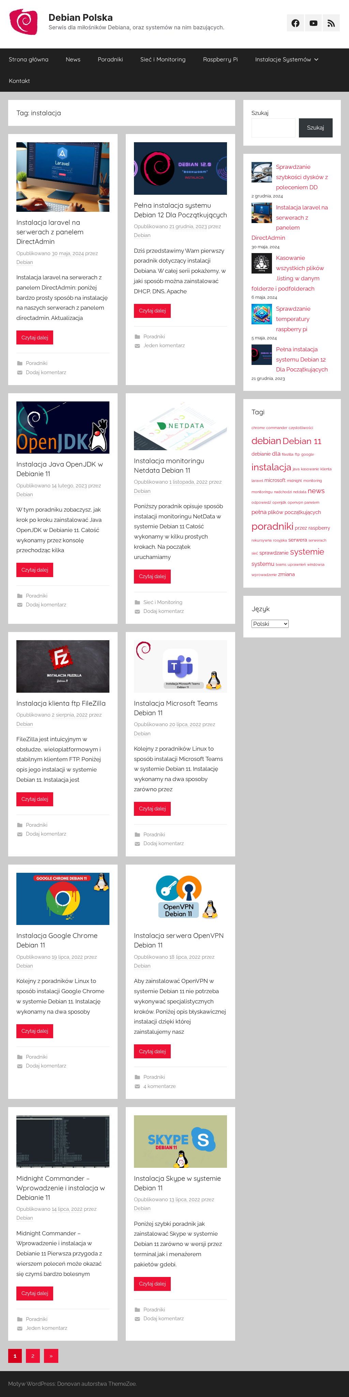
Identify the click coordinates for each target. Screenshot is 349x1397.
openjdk (279, 502)
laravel (257, 481)
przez (301, 528)
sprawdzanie (274, 552)
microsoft (275, 480)
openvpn (295, 502)
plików (275, 512)
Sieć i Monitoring (163, 59)
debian (266, 440)
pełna (259, 512)
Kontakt (19, 80)
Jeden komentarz (164, 345)
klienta (326, 469)
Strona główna (28, 59)
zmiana (286, 574)
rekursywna (262, 540)
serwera (297, 539)
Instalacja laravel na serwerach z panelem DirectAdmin (50, 232)
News (73, 59)
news (316, 491)
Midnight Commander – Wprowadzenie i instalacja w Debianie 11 (60, 1188)
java (296, 469)
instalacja (271, 467)
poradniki (272, 526)
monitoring (312, 481)
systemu (263, 563)
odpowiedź (261, 502)
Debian (24, 262)
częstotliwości (301, 428)
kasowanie (310, 469)
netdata (299, 492)
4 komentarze (159, 1086)
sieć (255, 553)
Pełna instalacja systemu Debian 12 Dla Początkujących (302, 359)
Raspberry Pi (220, 59)
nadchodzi (283, 492)
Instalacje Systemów (283, 59)
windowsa (315, 564)
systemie (307, 552)
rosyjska (280, 540)
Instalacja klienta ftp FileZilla (61, 703)
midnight (294, 481)
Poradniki (110, 59)
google (307, 454)
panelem (311, 502)
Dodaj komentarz (46, 372)
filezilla (287, 454)
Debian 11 (302, 441)
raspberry (319, 528)
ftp (297, 454)
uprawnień (297, 564)
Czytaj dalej (34, 338)
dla (276, 453)
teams (281, 564)
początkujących (303, 512)
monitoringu (262, 492)
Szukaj (260, 112)
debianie (261, 454)
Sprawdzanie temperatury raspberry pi (293, 319)
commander (276, 428)
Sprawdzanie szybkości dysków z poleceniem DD (302, 177)
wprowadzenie (264, 575)
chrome (258, 428)
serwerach (317, 540)
